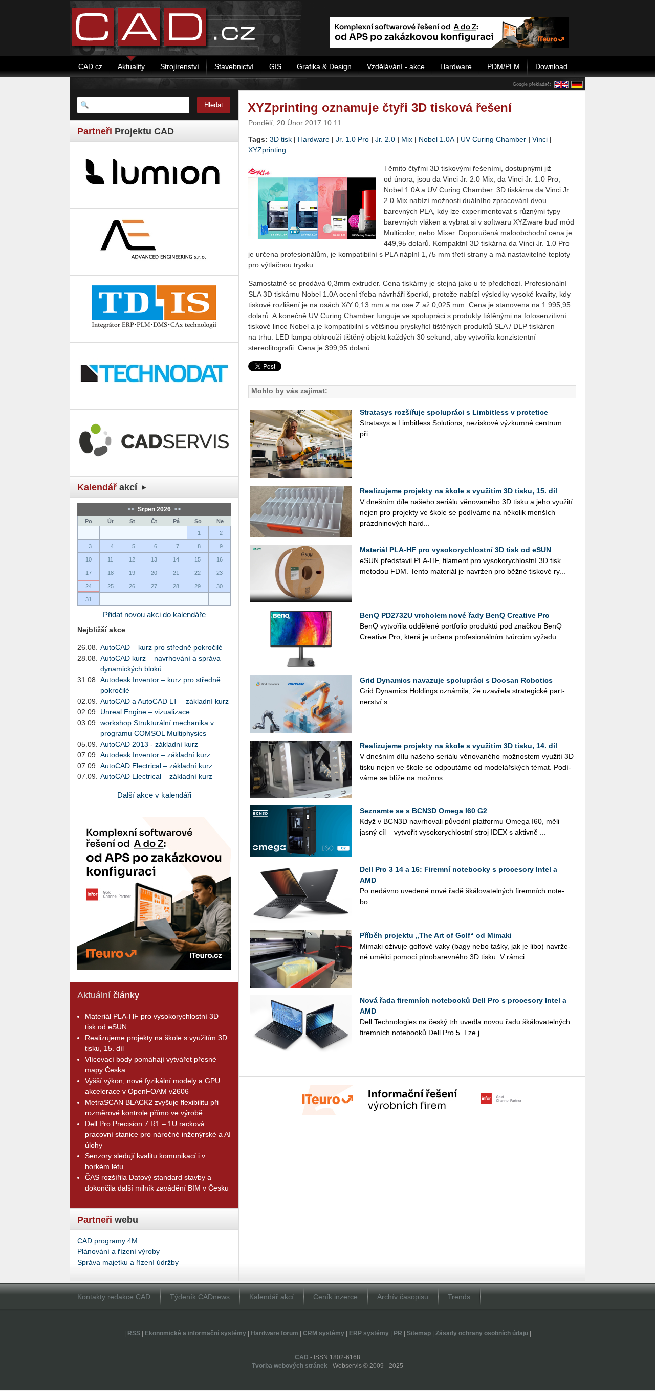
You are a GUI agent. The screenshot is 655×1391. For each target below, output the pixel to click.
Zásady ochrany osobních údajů (481, 1333)
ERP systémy (369, 1333)
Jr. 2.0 (385, 139)
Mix (406, 139)
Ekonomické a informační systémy (195, 1333)
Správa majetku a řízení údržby (128, 1262)
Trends (459, 1297)
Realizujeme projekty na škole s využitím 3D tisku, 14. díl (458, 746)
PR (398, 1333)
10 (88, 559)
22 (197, 573)
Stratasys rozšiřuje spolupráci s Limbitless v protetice (454, 412)
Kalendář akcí (271, 1297)
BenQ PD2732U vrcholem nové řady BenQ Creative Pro (455, 615)
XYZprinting (267, 150)
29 (197, 586)
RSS (133, 1333)
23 (219, 573)
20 (154, 573)
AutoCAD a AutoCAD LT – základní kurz (164, 701)
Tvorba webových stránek (290, 1366)
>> (176, 509)
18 (110, 573)
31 (88, 599)
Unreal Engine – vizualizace (145, 712)
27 (154, 586)
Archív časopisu (402, 1297)
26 (132, 586)
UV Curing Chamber (493, 139)
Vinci (540, 139)
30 (219, 586)
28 (176, 586)
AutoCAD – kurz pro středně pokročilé (161, 647)
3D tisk (281, 139)
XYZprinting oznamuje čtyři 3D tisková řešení (380, 108)
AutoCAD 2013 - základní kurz (149, 744)
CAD (302, 1357)
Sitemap (419, 1333)
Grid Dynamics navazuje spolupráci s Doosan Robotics (456, 680)
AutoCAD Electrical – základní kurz (156, 765)
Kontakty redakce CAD (113, 1297)
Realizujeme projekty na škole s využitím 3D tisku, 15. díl (458, 491)
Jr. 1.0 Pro (352, 139)
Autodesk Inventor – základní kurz (155, 755)
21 (176, 573)
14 (176, 559)
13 (154, 559)
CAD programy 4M (107, 1241)
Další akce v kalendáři (154, 795)
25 (110, 586)
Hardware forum (274, 1333)
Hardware (314, 139)
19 (132, 573)
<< (131, 509)
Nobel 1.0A (436, 139)
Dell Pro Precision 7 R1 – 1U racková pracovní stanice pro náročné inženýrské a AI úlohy (158, 1134)
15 (197, 559)
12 (132, 559)
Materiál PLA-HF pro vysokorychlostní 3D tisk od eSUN (455, 550)
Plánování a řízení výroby (118, 1251)
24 (88, 586)
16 (219, 559)
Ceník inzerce (335, 1297)
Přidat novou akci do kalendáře (154, 614)
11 (110, 559)
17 (88, 573)
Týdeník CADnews (200, 1297)
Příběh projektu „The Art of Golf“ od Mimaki (436, 935)
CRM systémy (323, 1333)
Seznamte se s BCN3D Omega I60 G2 (423, 810)
